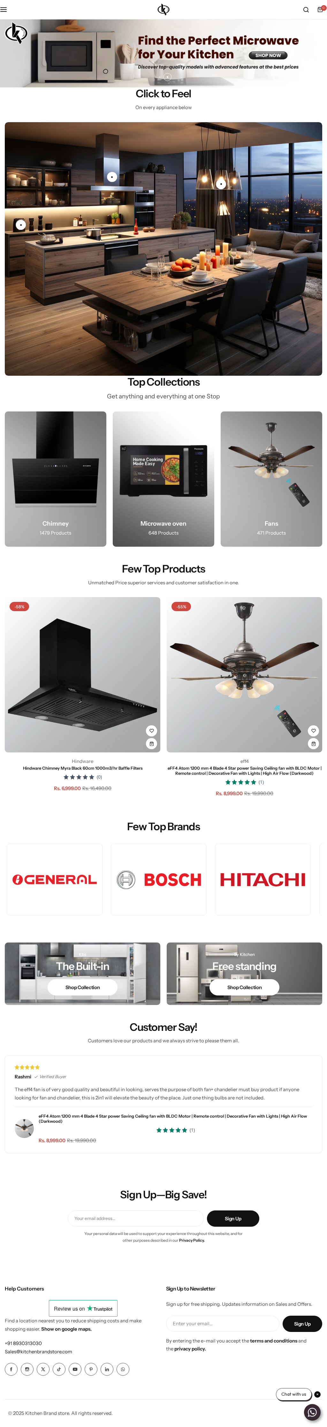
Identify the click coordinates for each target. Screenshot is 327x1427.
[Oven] (163, 479)
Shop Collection (82, 987)
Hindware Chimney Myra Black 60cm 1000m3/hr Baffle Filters (82, 768)
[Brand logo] (54, 880)
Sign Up (233, 1219)
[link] (21, 225)
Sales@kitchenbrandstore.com (38, 1352)
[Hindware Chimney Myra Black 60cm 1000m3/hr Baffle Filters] (82, 674)
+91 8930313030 (23, 1343)
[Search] (306, 10)
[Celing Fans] (271, 479)
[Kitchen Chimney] (55, 479)
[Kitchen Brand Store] (163, 9)
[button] (160, 77)
